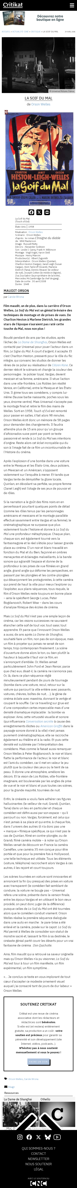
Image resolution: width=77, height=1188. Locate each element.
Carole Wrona (31, 1078)
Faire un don (38, 1061)
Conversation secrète (39, 721)
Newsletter (38, 1159)
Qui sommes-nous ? (38, 1148)
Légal (38, 1169)
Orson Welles (40, 104)
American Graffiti (51, 726)
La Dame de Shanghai (32, 342)
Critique (36, 31)
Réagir (11, 1087)
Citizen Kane (60, 365)
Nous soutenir (38, 1164)
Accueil (6, 31)
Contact (38, 1154)
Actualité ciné (20, 31)
